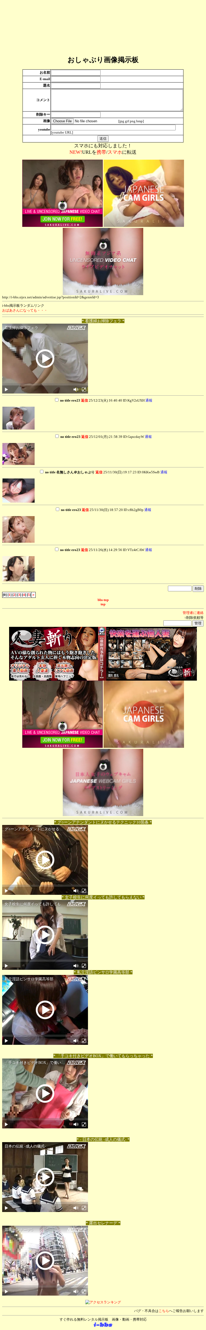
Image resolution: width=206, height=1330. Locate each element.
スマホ (115, 152)
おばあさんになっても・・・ (24, 310)
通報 (148, 400)
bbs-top (103, 600)
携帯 (101, 152)
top (103, 604)
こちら (164, 1311)
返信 (84, 400)
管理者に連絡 (193, 613)
